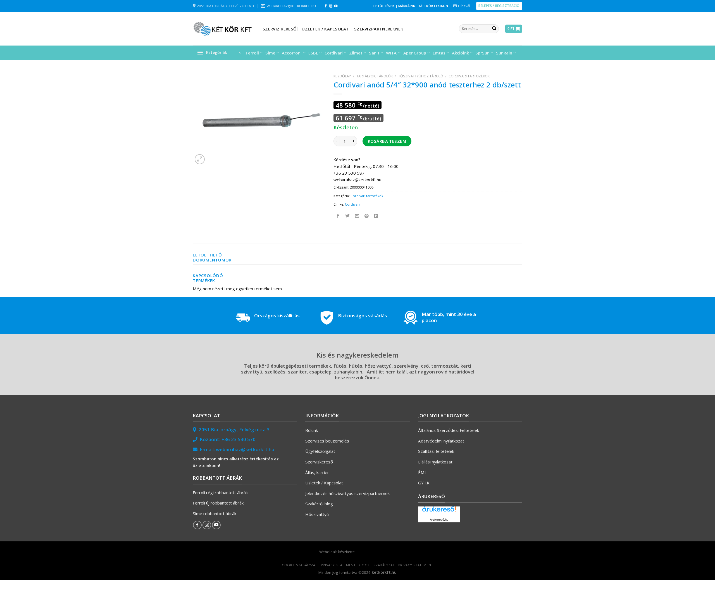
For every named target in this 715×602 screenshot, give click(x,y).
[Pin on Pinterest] (367, 216)
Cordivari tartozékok (469, 75)
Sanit (374, 53)
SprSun (482, 53)
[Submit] (494, 28)
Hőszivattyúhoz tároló (420, 75)
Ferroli (252, 53)
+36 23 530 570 (238, 439)
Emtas (439, 53)
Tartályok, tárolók (374, 75)
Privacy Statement (338, 565)
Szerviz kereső (280, 29)
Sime (270, 53)
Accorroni (292, 53)
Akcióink (460, 53)
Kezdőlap (342, 75)
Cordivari (334, 53)
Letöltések (383, 6)
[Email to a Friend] (357, 216)
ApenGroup (414, 53)
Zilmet (356, 53)
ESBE (313, 53)
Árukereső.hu (439, 519)
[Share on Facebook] (338, 216)
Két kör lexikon (433, 6)
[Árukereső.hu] (439, 511)
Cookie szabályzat (299, 565)
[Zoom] (200, 159)
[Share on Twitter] (348, 216)
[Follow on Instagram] (330, 6)
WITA (391, 53)
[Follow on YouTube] (335, 6)
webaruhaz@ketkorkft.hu (245, 449)
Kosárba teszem (387, 141)
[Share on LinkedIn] (376, 216)
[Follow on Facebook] (325, 6)
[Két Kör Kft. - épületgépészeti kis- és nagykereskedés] (223, 29)
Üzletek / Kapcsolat (325, 29)
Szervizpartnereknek (378, 29)
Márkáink (406, 6)
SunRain (504, 53)
